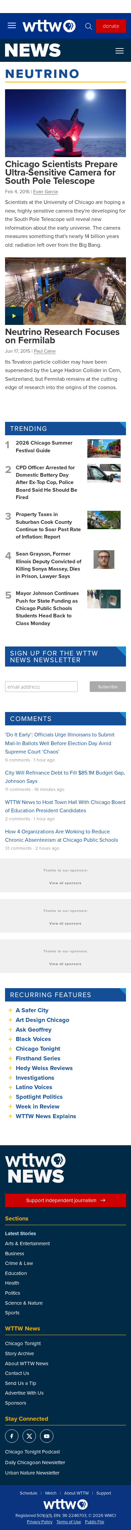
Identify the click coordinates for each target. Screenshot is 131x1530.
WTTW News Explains (47, 1116)
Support (103, 1493)
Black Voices (33, 1039)
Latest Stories (20, 1233)
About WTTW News (26, 1363)
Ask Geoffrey (33, 1029)
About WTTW (76, 1493)
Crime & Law (19, 1263)
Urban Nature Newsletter (32, 1472)
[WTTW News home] (32, 50)
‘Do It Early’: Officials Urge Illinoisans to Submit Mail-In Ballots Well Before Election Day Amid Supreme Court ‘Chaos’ (60, 743)
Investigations (35, 1077)
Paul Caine (45, 351)
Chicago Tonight (38, 1048)
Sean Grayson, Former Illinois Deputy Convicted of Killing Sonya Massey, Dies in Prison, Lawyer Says (48, 565)
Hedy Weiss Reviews (44, 1068)
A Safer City (32, 1010)
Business (14, 1253)
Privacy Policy (39, 1522)
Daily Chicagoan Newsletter (35, 1462)
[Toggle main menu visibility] (11, 25)
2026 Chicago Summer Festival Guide (44, 446)
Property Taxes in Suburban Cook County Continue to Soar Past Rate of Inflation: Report (48, 525)
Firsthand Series (38, 1058)
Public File (94, 1522)
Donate (111, 25)
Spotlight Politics (39, 1096)
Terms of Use (68, 1522)
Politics (12, 1292)
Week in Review (37, 1106)
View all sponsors (65, 882)
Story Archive (19, 1353)
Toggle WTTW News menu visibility (123, 50)
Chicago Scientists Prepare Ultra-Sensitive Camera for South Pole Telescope (61, 172)
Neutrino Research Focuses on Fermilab (62, 336)
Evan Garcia (45, 191)
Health (12, 1282)
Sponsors (15, 1402)
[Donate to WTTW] (65, 1504)
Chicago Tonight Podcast (32, 1451)
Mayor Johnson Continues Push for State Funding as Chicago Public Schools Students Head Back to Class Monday (47, 608)
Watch (50, 1493)
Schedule (28, 1493)
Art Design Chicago (42, 1020)
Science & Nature (24, 1302)
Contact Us (17, 1373)
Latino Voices (34, 1087)
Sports (12, 1312)
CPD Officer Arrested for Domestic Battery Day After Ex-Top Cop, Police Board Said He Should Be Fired (46, 482)
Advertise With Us (24, 1392)
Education (16, 1273)
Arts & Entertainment (27, 1243)
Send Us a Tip (20, 1383)
